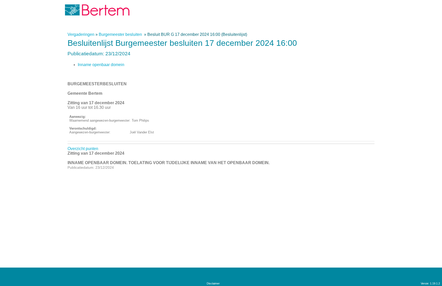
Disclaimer (213, 283)
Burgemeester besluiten (121, 34)
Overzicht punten (83, 148)
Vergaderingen (81, 34)
